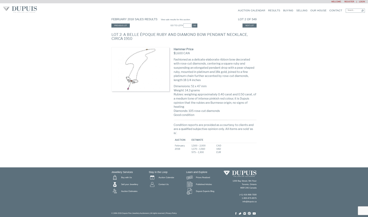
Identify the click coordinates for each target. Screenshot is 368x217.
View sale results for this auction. (176, 19)
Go (194, 26)
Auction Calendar (251, 10)
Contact (335, 10)
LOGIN (362, 2)
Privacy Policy (171, 213)
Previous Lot (120, 26)
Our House (318, 10)
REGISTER (348, 2)
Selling (302, 10)
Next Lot (249, 26)
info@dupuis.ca (250, 201)
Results (274, 10)
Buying (288, 10)
